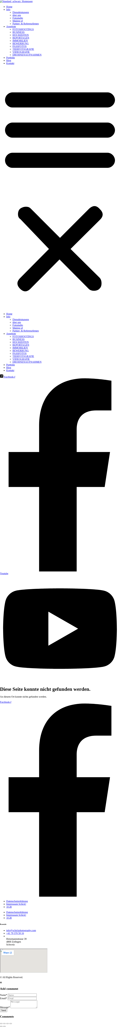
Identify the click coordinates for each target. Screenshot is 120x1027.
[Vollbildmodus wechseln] (4, 1023)
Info (8, 9)
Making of (17, 20)
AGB (9, 907)
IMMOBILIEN (20, 40)
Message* (5, 1007)
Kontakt (10, 63)
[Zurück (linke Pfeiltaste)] (1, 1026)
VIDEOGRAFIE (21, 52)
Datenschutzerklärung (17, 901)
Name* (3, 995)
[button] (60, 188)
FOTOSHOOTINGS (23, 29)
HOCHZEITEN (20, 35)
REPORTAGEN (20, 37)
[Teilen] (7, 1023)
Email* (3, 998)
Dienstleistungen (20, 12)
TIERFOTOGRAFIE (23, 49)
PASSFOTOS (19, 46)
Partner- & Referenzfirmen (25, 23)
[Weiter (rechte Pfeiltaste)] (4, 1026)
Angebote (11, 26)
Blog (8, 60)
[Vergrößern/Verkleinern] (1, 1023)
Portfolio (10, 57)
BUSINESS (18, 32)
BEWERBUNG (20, 43)
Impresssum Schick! (16, 904)
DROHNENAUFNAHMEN (27, 54)
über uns (16, 15)
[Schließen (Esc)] (10, 1023)
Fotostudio (17, 18)
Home (9, 6)
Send (3, 1010)
